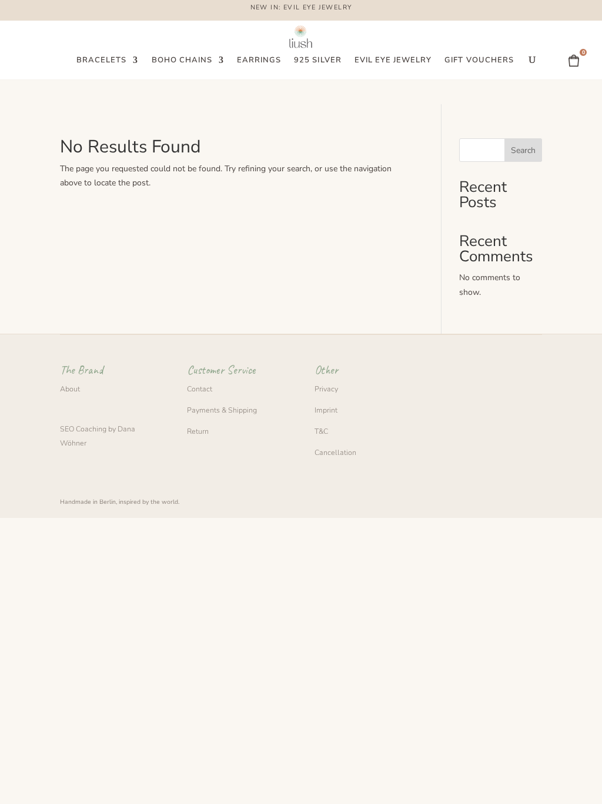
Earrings (259, 60)
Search (523, 150)
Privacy (326, 389)
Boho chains (182, 60)
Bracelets (101, 60)
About (70, 389)
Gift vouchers (479, 60)
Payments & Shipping (222, 410)
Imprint (326, 410)
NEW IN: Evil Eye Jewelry (301, 8)
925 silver (317, 60)
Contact (199, 389)
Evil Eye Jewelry (393, 60)
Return (198, 431)
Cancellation (335, 452)
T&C (321, 431)
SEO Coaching (83, 429)
